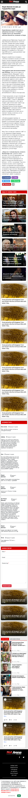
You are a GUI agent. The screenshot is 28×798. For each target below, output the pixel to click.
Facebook (7, 177)
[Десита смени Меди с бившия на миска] (14, 230)
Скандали (14, 769)
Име (4, 551)
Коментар (5, 563)
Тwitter (7, 181)
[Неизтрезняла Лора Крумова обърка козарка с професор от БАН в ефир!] (6, 646)
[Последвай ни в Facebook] (19, 757)
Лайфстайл (14, 765)
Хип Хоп (14, 775)
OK (19, 796)
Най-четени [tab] (5, 639)
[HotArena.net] (14, 753)
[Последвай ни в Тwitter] (23, 757)
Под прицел (14, 773)
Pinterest (7, 184)
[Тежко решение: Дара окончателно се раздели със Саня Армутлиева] (6, 691)
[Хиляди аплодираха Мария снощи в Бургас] (6, 680)
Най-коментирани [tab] (15, 639)
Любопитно (14, 767)
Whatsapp (16, 181)
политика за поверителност (10, 791)
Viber (15, 177)
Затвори (11, 796)
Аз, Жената (14, 771)
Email (3, 557)
